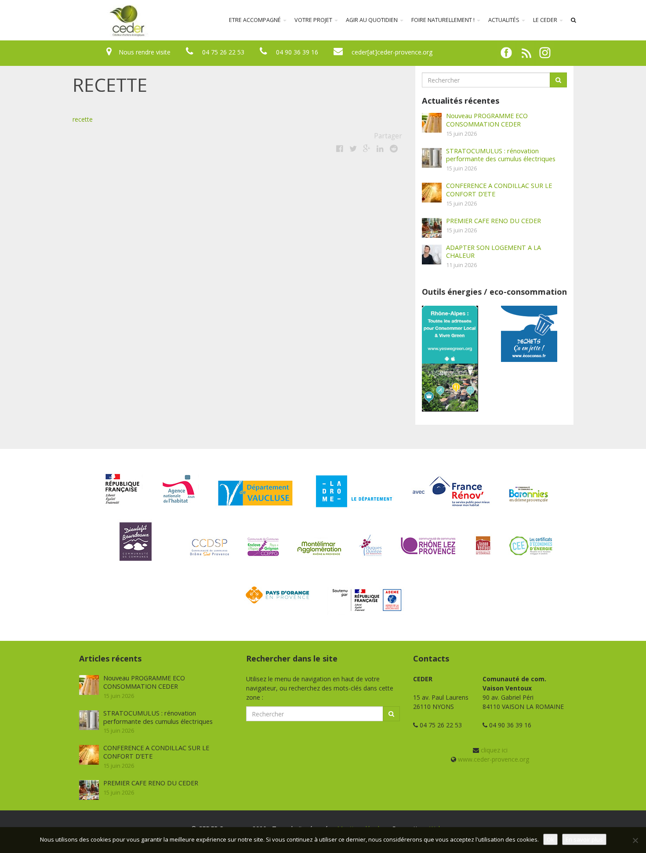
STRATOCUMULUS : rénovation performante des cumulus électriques (500, 154)
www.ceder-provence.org (493, 759)
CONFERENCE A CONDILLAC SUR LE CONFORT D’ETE (499, 189)
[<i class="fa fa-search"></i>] (573, 20)
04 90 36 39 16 (297, 52)
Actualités (504, 20)
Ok (550, 839)
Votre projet (314, 20)
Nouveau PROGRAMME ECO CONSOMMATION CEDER (487, 119)
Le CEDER (546, 20)
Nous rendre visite (145, 52)
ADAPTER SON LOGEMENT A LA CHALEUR (493, 251)
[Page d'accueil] (70, 20)
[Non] (635, 840)
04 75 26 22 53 (223, 52)
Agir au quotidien (372, 20)
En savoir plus (584, 839)
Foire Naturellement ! (443, 20)
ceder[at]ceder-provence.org (392, 52)
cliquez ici (494, 750)
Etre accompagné (255, 20)
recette (83, 119)
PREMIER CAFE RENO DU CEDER (493, 220)
